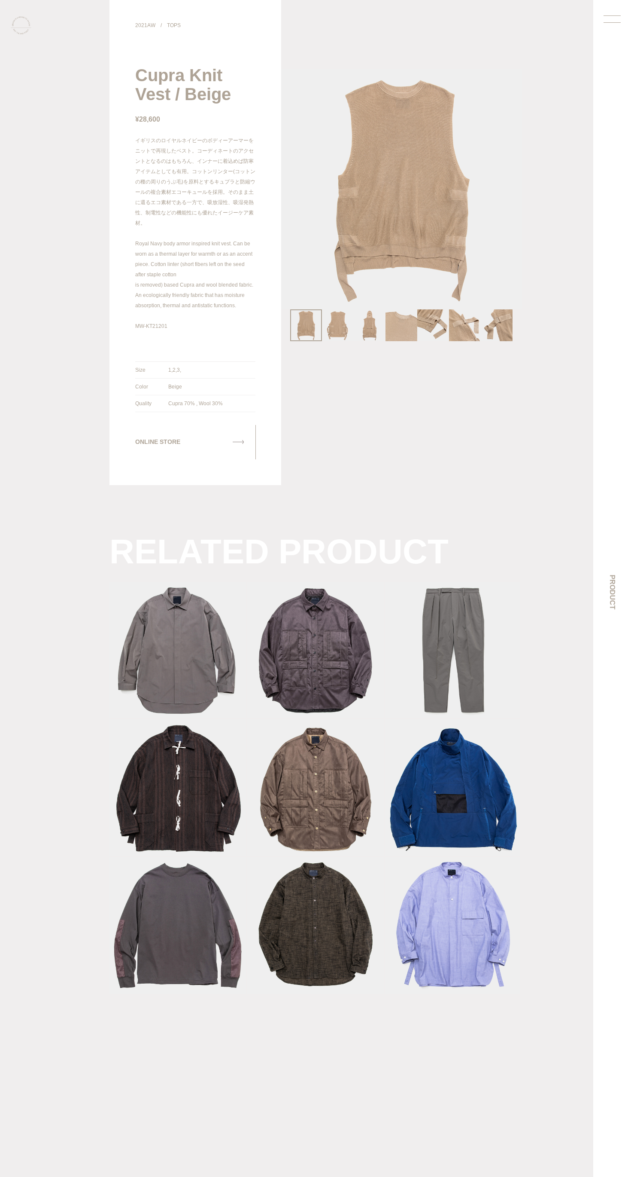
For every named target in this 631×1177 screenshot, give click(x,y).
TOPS (174, 25)
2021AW (145, 25)
